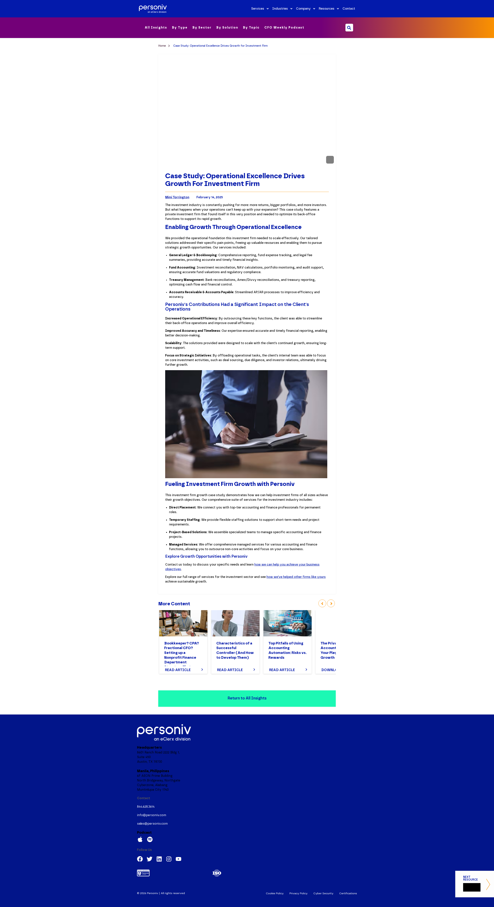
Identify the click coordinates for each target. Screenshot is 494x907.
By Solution (227, 27)
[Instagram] (169, 859)
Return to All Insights (247, 698)
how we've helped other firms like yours (296, 576)
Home (162, 46)
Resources (326, 8)
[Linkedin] (159, 859)
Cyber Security (323, 893)
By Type (180, 27)
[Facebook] (140, 859)
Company (303, 8)
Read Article (178, 670)
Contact (349, 8)
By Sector (201, 27)
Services (257, 8)
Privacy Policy (298, 893)
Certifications (348, 893)
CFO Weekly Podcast (284, 27)
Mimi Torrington (177, 197)
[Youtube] (178, 859)
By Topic (251, 27)
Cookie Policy (275, 893)
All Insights (156, 27)
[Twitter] (149, 859)
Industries (280, 8)
